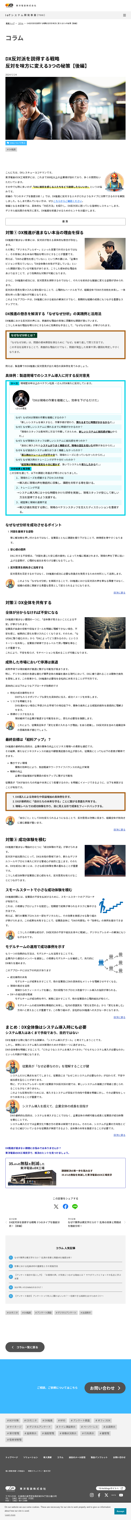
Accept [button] (120, 1511)
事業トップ (10, 23)
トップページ (11, 1457)
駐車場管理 (15, 1439)
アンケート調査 (44, 1313)
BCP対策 (14, 1420)
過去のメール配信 (77, 1457)
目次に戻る (120, 592)
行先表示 (89, 1433)
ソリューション (30, 1457)
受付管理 (14, 1433)
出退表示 (86, 1313)
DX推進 (12, 149)
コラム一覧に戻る (27, 1347)
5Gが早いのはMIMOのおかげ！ (28, 1287)
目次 (65, 221)
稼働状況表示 (69, 1433)
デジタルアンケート (67, 1313)
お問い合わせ (102, 1388)
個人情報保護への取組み (15, 1471)
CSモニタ (13, 1313)
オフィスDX (104, 1420)
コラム (20, 23)
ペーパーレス (90, 1426)
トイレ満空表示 (67, 1426)
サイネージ (15, 1426)
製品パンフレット (99, 1457)
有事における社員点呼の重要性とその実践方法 (36, 1266)
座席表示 (31, 1433)
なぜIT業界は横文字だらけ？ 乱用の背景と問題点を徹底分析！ (43, 1257)
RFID (62, 1420)
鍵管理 (105, 1433)
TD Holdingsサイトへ (109, 1488)
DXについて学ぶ (17, 143)
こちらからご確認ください (67, 201)
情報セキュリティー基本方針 (39, 1471)
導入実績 (47, 1457)
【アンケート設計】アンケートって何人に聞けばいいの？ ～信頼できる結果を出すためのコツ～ (59, 1296)
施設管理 (49, 1433)
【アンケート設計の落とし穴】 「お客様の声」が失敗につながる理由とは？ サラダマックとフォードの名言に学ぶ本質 (67, 1277)
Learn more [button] (10, 1515)
